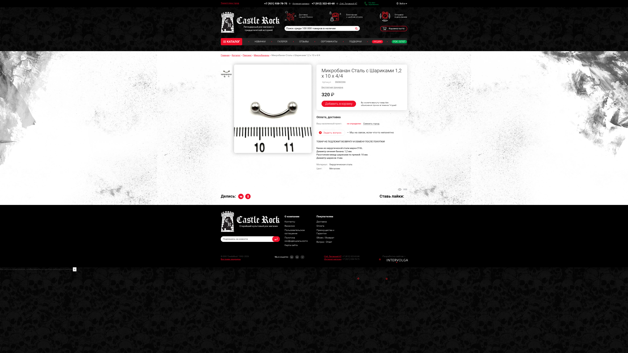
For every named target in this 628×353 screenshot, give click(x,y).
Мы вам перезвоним (373, 3)
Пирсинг (247, 55)
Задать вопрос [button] (332, 132)
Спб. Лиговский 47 (348, 3)
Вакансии (290, 226)
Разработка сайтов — (394, 256)
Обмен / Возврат (325, 237)
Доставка (321, 221)
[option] (273, 109)
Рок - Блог (399, 41)
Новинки (260, 41)
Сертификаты (329, 41)
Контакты (290, 221)
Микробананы (261, 55)
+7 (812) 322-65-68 (323, 3)
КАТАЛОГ (233, 41)
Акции (377, 41)
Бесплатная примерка (332, 87)
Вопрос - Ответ (324, 242)
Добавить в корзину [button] (338, 103)
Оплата (320, 226)
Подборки (355, 41)
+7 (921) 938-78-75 (275, 3)
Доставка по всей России (306, 16)
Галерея (282, 41)
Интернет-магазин (301, 3)
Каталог (236, 55)
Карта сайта (291, 245)
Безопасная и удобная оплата (354, 16)
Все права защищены (231, 259)
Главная (225, 55)
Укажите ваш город (230, 3)
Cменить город (371, 123)
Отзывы (304, 41)
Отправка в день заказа (401, 16)
